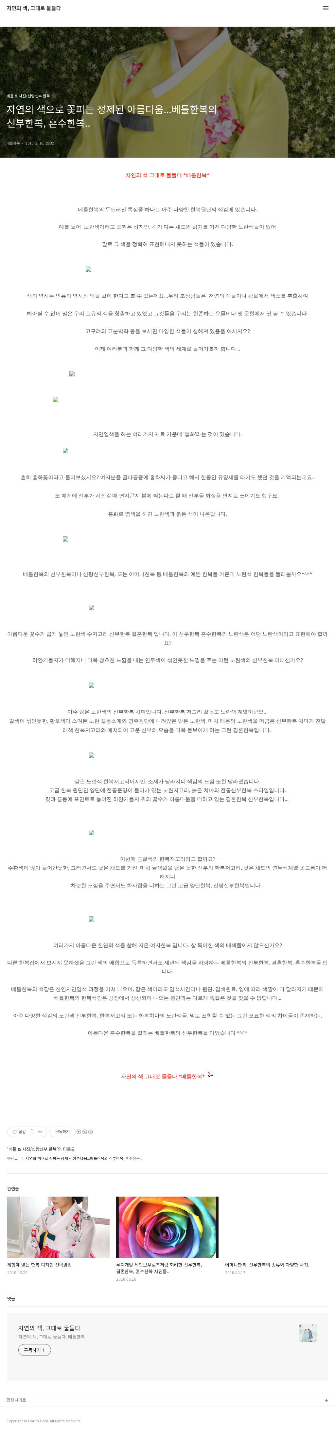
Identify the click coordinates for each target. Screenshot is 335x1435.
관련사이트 (16, 1400)
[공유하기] (32, 1132)
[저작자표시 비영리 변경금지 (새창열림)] (84, 1131)
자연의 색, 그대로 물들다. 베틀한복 (51, 1336)
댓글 (11, 1298)
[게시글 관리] (40, 1132)
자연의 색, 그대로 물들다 (34, 8)
